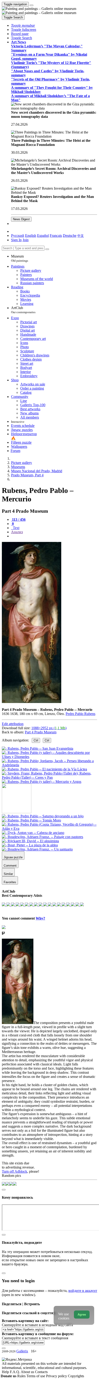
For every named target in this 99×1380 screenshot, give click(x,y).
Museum (19, 258)
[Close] (47, 249)
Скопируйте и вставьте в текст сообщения (35, 1338)
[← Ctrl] (41, 782)
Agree (82, 1314)
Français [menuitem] (56, 235)
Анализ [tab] (17, 532)
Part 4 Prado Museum (40, 732)
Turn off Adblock (14, 1171)
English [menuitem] (30, 235)
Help (6, 1372)
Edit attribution (12, 724)
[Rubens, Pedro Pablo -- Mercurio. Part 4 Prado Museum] (31, 702)
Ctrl (36, 740)
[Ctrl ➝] (43, 816)
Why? (40, 918)
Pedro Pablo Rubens (80, 714)
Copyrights (76, 1376)
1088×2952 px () (49, 728)
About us (28, 1372)
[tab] (18, 519)
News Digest (21, 219)
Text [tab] (15, 528)
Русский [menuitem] (17, 235)
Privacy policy (57, 1376)
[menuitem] (80, 235)
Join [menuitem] (26, 240)
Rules (21, 1376)
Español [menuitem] (43, 235)
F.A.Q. (15, 1372)
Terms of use (36, 1376)
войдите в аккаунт (82, 1291)
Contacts (41, 1372)
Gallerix (22, 1351)
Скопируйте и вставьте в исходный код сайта (37, 1325)
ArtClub (23, 310)
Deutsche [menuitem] (69, 235)
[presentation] (54, 536)
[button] (23, 25)
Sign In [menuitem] (16, 240)
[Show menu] (31, 5)
